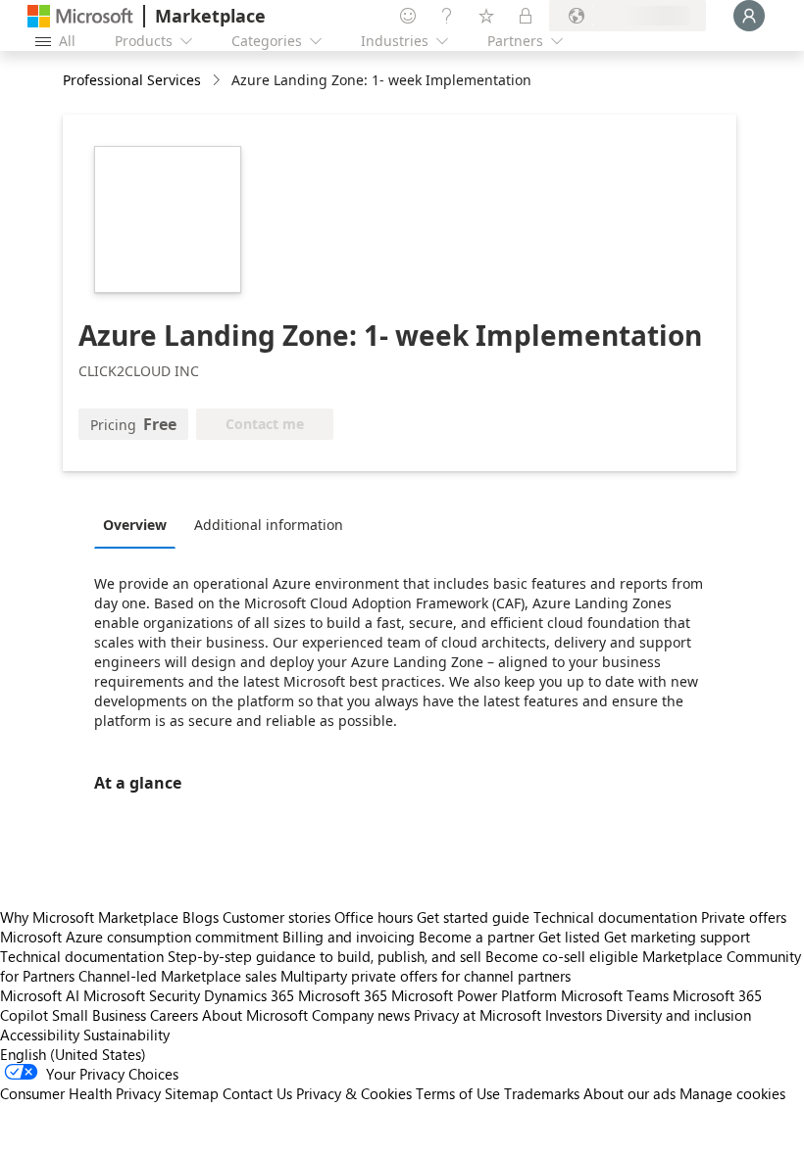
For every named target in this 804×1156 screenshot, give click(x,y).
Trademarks (541, 1093)
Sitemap (192, 1093)
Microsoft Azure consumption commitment (141, 936)
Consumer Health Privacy (80, 1093)
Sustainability (126, 1034)
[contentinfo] (218, 80)
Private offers (743, 917)
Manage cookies (732, 1093)
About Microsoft (255, 1015)
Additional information (268, 524)
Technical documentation (615, 917)
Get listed (569, 936)
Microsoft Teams (615, 995)
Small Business (99, 1015)
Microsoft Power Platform (474, 995)
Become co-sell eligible (561, 956)
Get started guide (473, 917)
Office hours (373, 917)
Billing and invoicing (348, 936)
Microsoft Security (141, 995)
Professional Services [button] (132, 80)
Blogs (200, 917)
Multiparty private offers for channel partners (425, 976)
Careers (174, 1015)
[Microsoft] (80, 16)
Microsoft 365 (342, 995)
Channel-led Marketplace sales (177, 976)
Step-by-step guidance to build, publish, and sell (324, 956)
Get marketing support (677, 936)
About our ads (629, 1093)
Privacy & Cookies (354, 1093)
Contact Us (257, 1093)
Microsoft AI (39, 995)
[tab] (139, 524)
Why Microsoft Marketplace (89, 917)
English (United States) (73, 1054)
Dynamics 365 (249, 995)
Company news (361, 1015)
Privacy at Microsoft (477, 1015)
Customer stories (276, 917)
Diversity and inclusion (678, 1015)
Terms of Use (458, 1093)
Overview (135, 524)
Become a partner (476, 936)
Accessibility (39, 1034)
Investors (573, 1015)
